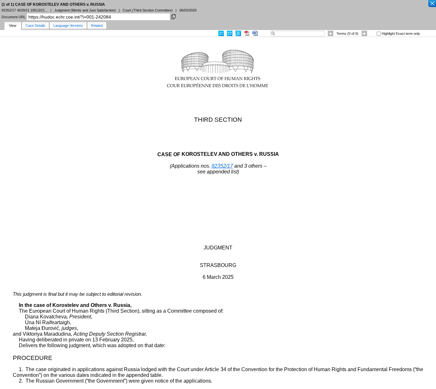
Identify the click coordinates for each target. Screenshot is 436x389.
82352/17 (222, 166)
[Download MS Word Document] (255, 33)
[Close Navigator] (432, 4)
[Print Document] (238, 33)
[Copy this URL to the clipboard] (173, 16)
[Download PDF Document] (246, 33)
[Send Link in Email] (229, 33)
